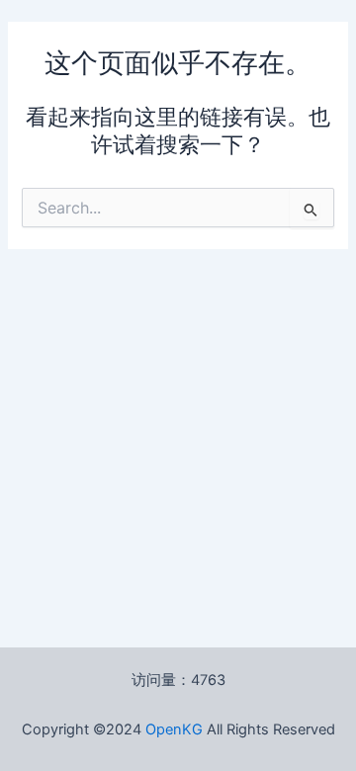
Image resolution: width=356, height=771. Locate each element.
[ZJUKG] (205, 729)
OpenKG (174, 729)
